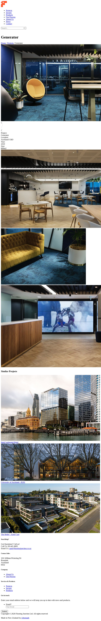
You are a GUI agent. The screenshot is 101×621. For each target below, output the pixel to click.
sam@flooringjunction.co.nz (20, 548)
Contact (9, 24)
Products (9, 15)
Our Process (10, 17)
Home (3, 43)
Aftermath (25, 618)
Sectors (9, 13)
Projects (9, 10)
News (8, 21)
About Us (10, 19)
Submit (4, 611)
